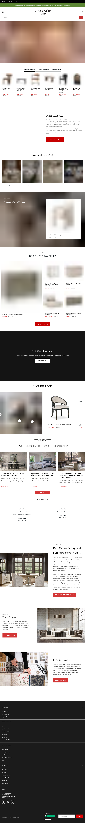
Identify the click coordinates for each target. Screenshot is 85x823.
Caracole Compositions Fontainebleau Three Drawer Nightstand (51, 285)
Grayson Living (5, 711)
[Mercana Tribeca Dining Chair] (7, 79)
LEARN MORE (10, 635)
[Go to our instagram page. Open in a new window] (8, 802)
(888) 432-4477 (8, 793)
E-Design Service (6, 752)
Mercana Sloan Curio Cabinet (76, 89)
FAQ (3, 726)
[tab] (19, 446)
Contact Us (4, 780)
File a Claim (4, 769)
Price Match (4, 772)
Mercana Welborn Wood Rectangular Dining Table (21, 89)
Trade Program (5, 749)
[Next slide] (82, 411)
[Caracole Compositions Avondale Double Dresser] (74, 301)
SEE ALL (42, 492)
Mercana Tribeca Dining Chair (6, 89)
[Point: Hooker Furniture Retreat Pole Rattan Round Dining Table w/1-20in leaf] (32, 421)
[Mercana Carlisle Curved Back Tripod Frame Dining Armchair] (63, 79)
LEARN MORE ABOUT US (64, 595)
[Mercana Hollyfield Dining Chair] (35, 79)
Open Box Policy (6, 729)
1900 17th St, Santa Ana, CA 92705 (9, 797)
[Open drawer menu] (2, 12)
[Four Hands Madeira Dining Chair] (63, 216)
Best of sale (44, 70)
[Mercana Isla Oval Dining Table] (49, 79)
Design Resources (6, 745)
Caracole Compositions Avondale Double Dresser (73, 314)
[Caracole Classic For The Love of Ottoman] (74, 271)
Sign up (79, 816)
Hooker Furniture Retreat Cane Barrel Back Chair (59, 424)
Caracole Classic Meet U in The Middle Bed (52, 314)
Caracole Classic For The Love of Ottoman (74, 284)
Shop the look (29, 70)
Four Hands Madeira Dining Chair (56, 235)
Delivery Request (6, 775)
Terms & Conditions (6, 740)
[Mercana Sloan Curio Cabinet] (77, 79)
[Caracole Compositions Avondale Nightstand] (21, 287)
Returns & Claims (6, 731)
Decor (16, 1)
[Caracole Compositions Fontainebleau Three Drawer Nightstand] (53, 271)
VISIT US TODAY (42, 360)
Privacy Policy (5, 737)
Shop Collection (42, 324)
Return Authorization (7, 777)
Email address (63, 816)
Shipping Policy (5, 734)
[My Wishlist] (78, 12)
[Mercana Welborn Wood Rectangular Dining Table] (21, 79)
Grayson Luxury (5, 714)
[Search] (81, 17)
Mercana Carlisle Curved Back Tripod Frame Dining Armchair (63, 90)
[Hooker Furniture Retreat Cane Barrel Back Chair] (60, 408)
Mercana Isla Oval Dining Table (49, 89)
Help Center (5, 765)
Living (10, 1)
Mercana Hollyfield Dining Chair (35, 89)
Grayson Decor (5, 716)
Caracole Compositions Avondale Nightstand (12, 314)
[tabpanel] (42, 473)
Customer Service (6, 722)
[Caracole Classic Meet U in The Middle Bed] (53, 301)
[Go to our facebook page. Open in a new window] (3, 802)
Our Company (5, 707)
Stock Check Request (7, 757)
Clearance (56, 70)
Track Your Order (6, 783)
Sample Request (5, 754)
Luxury (3, 1)
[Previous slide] (46, 411)
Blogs (3, 760)
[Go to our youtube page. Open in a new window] (12, 802)
